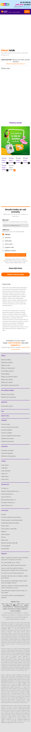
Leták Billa (4, 468)
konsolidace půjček (6, 628)
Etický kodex (5, 526)
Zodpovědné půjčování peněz (10, 523)
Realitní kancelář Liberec (8, 543)
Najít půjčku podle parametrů (10, 385)
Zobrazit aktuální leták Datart (15, 64)
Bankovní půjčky (6, 359)
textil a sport (9, 244)
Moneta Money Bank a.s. (8, 500)
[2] (12, 160)
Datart (5, 50)
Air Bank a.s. (5, 488)
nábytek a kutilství (10, 250)
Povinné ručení (5, 424)
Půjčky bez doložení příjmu (9, 376)
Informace (4, 510)
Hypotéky (4, 446)
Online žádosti (5, 534)
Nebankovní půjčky (7, 362)
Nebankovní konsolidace (8, 397)
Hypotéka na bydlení (7, 450)
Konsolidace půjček (7, 390)
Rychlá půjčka (5, 374)
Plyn (2, 411)
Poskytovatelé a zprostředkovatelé (11, 520)
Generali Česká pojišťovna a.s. (10, 491)
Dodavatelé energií (7, 406)
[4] (26, 160)
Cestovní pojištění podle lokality (11, 435)
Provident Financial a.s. (8, 502)
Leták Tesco (5, 479)
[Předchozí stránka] (8, 93)
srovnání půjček (18, 625)
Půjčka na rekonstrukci (8, 368)
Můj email (5, 220)
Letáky (3, 461)
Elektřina (4, 402)
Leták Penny (5, 476)
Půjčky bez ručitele (7, 379)
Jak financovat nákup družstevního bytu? (13, 565)
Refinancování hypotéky (8, 456)
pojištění (27, 654)
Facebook (4, 548)
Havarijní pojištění (6, 430)
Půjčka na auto (5, 365)
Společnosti (5, 484)
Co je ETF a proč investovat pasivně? (12, 573)
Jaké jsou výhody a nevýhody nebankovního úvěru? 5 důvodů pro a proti (14, 587)
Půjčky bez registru (7, 382)
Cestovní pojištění (6, 433)
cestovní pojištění (19, 697)
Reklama (3, 531)
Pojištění (4, 420)
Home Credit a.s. (6, 497)
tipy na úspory (18, 665)
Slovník (3, 537)
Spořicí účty (5, 416)
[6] (12, 167)
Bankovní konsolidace (7, 394)
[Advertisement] (15, 30)
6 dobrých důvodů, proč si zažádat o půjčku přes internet (14, 577)
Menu (27, 11)
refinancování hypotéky (6, 722)
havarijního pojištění (21, 684)
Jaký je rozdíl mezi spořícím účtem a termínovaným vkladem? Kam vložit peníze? (14, 569)
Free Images (5, 546)
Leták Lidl (4, 473)
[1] (5, 160)
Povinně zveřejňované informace (11, 517)
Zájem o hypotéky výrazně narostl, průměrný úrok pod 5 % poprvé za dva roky (14, 558)
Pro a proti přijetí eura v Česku (10, 562)
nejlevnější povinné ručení (7, 681)
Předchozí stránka (15, 123)
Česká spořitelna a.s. (7, 494)
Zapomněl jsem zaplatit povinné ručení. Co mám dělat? (14, 591)
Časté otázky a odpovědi (8, 528)
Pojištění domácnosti (7, 441)
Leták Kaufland (5, 471)
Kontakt (3, 514)
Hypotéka (3, 705)
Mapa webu (4, 540)
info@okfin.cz (15, 345)
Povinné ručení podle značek (10, 427)
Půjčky (3, 355)
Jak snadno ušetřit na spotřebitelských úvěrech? (13, 596)
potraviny (8, 237)
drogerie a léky (9, 247)
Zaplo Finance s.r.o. (7, 505)
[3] (19, 160)
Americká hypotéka (7, 453)
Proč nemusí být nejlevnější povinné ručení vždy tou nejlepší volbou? (14, 582)
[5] (5, 167)
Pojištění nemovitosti (7, 438)
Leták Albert (5, 465)
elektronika (8, 241)
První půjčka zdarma (7, 371)
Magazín (4, 553)
